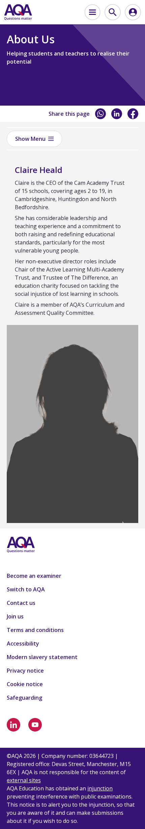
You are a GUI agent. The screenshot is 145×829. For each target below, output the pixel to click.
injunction (100, 788)
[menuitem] (92, 12)
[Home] (18, 12)
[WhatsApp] (100, 113)
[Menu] (92, 12)
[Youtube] (35, 725)
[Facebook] (132, 113)
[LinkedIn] (116, 113)
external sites (24, 780)
